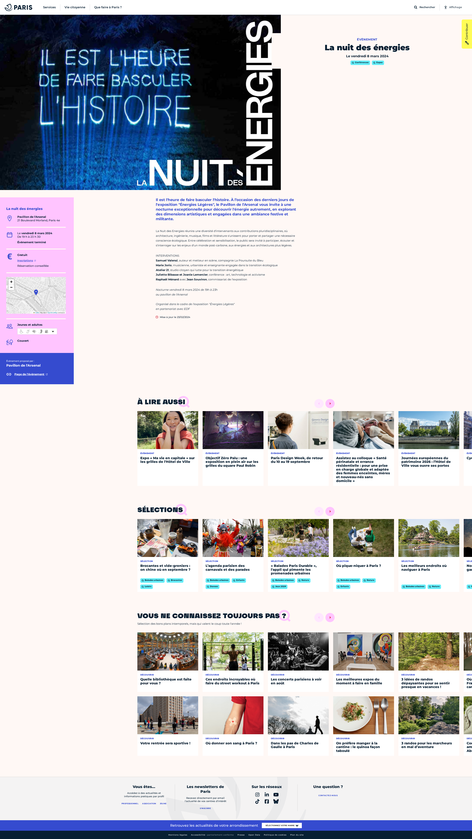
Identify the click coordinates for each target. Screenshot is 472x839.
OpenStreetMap (52, 313)
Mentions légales (177, 835)
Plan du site (297, 835)
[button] (36, 292)
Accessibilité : (212, 835)
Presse (241, 835)
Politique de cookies (275, 835)
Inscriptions (25, 260)
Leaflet (37, 313)
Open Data (254, 835)
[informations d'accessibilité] (37, 331)
